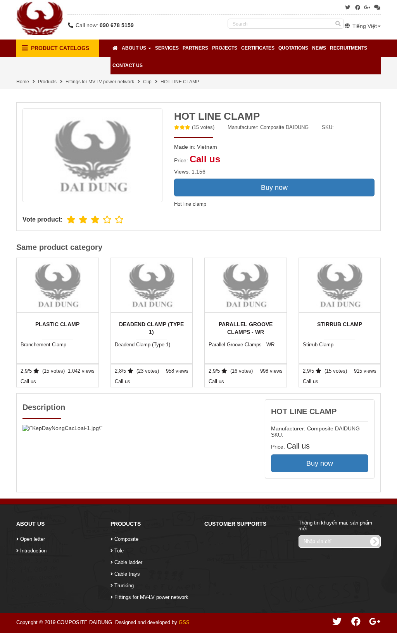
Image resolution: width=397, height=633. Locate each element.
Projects (224, 48)
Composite (126, 539)
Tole (119, 551)
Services (167, 48)
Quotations (293, 48)
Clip (147, 81)
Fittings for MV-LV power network (100, 81)
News (319, 48)
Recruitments (348, 48)
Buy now (274, 187)
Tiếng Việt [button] (364, 26)
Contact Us (127, 65)
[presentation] (380, 322)
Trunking (124, 585)
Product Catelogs (59, 48)
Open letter (32, 539)
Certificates (257, 48)
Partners (195, 48)
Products (47, 81)
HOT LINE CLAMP (180, 81)
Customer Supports (235, 524)
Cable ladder (128, 562)
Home (22, 81)
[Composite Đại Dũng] (39, 17)
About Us (134, 48)
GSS (184, 622)
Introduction (33, 551)
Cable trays (127, 574)
